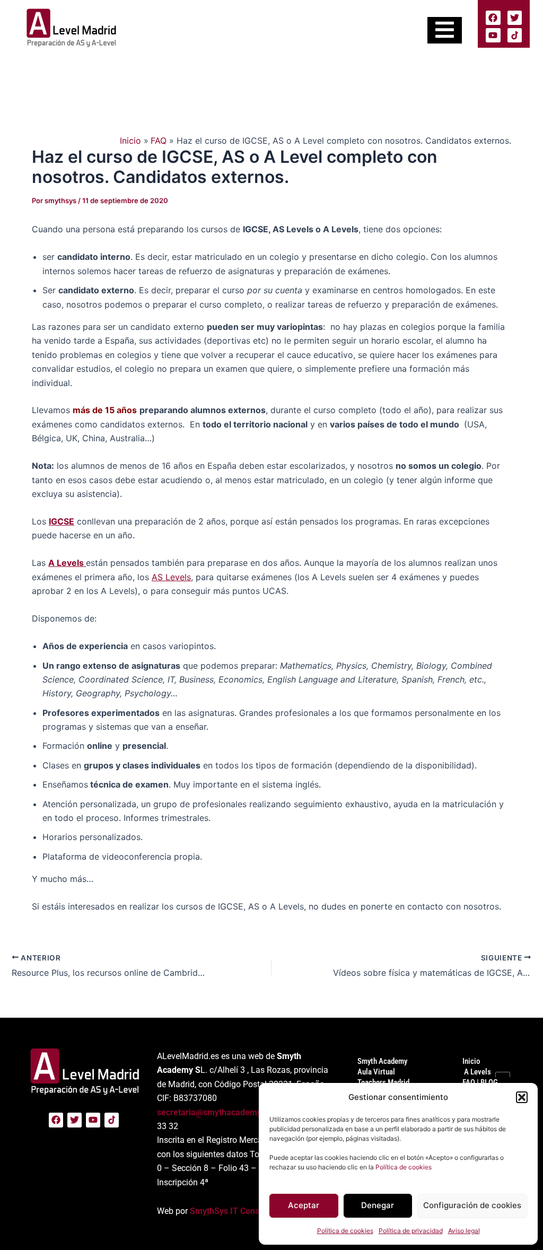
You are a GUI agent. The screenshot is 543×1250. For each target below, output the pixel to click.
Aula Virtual (376, 1072)
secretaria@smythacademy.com (218, 1112)
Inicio (471, 1061)
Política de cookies (403, 1167)
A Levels (476, 1072)
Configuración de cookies (472, 1205)
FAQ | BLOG (480, 1082)
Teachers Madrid (383, 1082)
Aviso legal (464, 1231)
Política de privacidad (411, 1231)
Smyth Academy (382, 1061)
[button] (521, 1097)
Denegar (377, 1205)
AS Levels (171, 577)
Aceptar (303, 1205)
